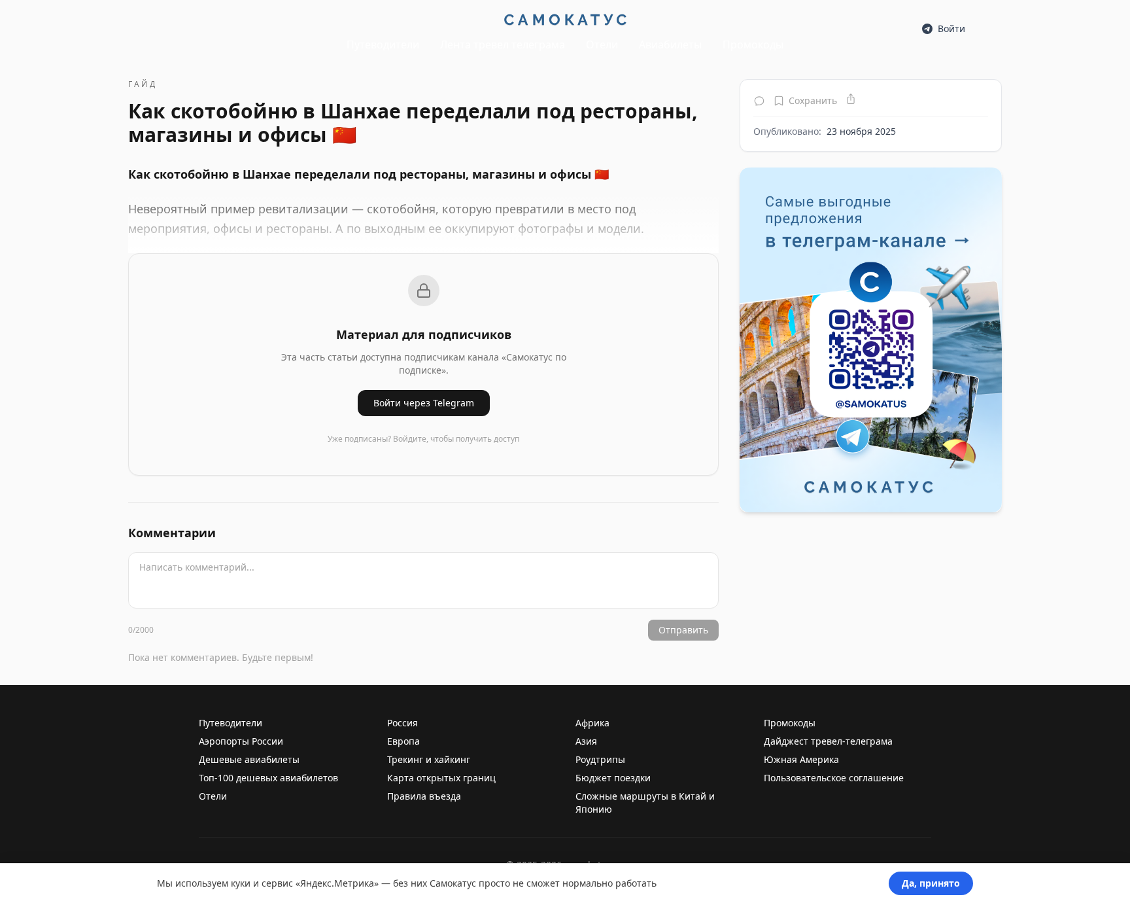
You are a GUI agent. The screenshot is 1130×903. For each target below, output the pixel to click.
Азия (586, 741)
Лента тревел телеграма (502, 44)
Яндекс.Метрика (337, 883)
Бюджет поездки (613, 777)
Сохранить (813, 100)
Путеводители (383, 44)
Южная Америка (801, 759)
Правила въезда (424, 796)
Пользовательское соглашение (834, 777)
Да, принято (931, 883)
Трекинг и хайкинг (428, 759)
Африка (592, 723)
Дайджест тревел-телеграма (828, 741)
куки (240, 883)
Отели (602, 44)
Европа (403, 741)
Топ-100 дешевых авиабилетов (268, 777)
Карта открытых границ (441, 777)
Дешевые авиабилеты (249, 759)
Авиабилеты (670, 44)
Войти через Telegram (423, 403)
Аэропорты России (241, 741)
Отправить (683, 630)
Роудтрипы (600, 759)
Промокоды (753, 44)
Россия (402, 723)
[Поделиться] (851, 99)
